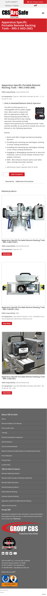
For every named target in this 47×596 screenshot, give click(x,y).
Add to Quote (16, 174)
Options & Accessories (9, 505)
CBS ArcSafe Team (8, 428)
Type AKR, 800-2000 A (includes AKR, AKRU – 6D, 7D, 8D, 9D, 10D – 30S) (23, 387)
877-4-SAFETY (13, 2)
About (4, 419)
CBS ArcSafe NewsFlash (9, 446)
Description (9, 181)
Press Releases (7, 456)
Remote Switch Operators (10, 482)
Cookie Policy (6, 465)
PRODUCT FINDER (11, 6)
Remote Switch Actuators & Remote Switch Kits (17, 478)
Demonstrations (7, 442)
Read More (6, 254)
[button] (24, 103)
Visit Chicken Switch (36, 2)
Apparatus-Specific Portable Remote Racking (16, 501)
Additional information (24, 181)
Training (4, 433)
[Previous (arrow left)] (1, 592)
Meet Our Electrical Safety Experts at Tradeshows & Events (21, 451)
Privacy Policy (6, 460)
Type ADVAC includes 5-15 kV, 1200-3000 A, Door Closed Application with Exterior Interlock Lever (23, 318)
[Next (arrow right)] (3, 592)
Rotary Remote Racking (9, 492)
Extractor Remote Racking (10, 496)
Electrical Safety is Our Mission (12, 423)
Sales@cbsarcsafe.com (21, 568)
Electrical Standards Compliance (12, 437)
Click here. (17, 519)
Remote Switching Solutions (11, 473)
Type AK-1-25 (12, 249)
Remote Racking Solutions (10, 487)
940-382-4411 (20, 565)
